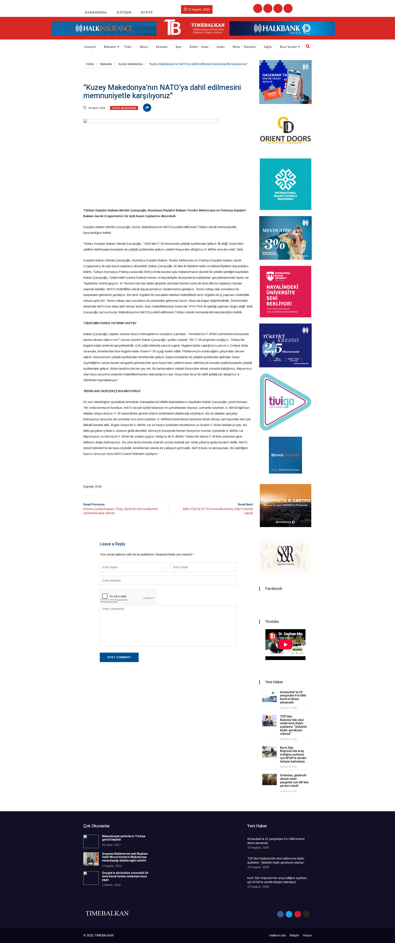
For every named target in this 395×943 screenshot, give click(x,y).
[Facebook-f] (280, 914)
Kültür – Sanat (199, 47)
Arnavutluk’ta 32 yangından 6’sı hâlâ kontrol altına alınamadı (293, 697)
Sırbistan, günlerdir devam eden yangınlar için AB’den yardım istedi (294, 780)
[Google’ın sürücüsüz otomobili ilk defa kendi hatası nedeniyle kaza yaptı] (91, 878)
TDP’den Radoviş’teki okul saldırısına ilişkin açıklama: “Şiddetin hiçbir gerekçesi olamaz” (293, 725)
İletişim (124, 12)
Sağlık (268, 47)
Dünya (144, 47)
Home (90, 64)
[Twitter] (267, 8)
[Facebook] (257, 8)
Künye (147, 12)
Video (128, 47)
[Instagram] (288, 8)
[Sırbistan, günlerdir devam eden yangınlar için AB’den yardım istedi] (269, 779)
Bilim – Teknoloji (244, 47)
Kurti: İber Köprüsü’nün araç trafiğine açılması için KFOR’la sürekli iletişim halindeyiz (293, 755)
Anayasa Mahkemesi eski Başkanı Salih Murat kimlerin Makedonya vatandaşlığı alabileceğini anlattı (125, 857)
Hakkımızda (96, 12)
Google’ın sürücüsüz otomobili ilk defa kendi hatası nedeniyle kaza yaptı (125, 876)
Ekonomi (162, 47)
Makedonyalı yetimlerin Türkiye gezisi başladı (123, 838)
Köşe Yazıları (288, 47)
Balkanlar (110, 47)
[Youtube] (277, 8)
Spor (179, 47)
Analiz (220, 47)
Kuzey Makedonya (130, 64)
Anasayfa (90, 47)
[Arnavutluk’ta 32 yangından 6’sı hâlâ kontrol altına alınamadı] (269, 696)
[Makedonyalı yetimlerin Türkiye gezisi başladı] (91, 841)
